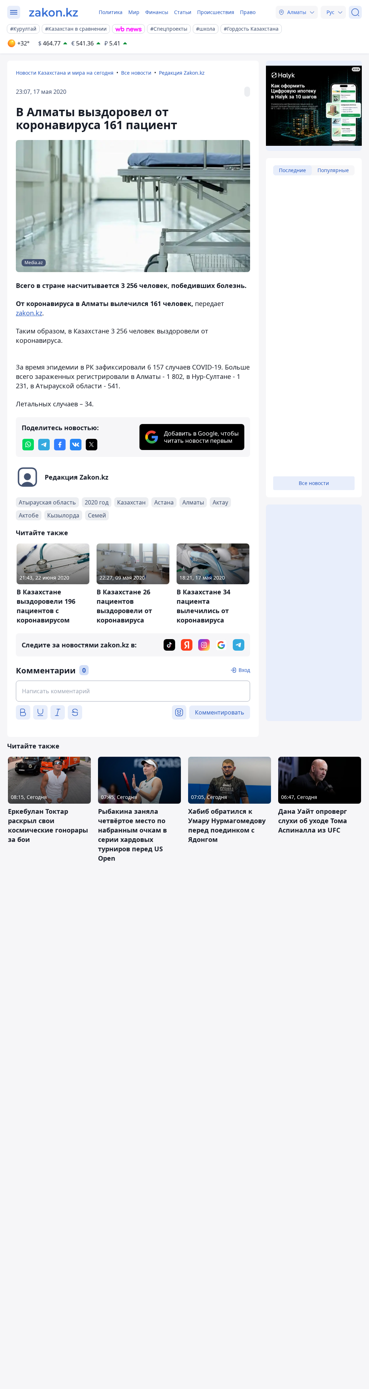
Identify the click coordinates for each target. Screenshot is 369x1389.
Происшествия (215, 12)
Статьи (182, 12)
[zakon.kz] (53, 12)
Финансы (156, 12)
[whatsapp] (28, 444)
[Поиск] (355, 12)
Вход (244, 670)
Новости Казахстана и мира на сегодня (65, 72)
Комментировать (219, 712)
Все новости (136, 72)
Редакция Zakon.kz (182, 72)
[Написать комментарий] (133, 691)
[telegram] (43, 444)
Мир (133, 12)
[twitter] (91, 444)
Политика (111, 12)
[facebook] (59, 444)
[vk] (75, 444)
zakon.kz (29, 313)
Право (247, 12)
